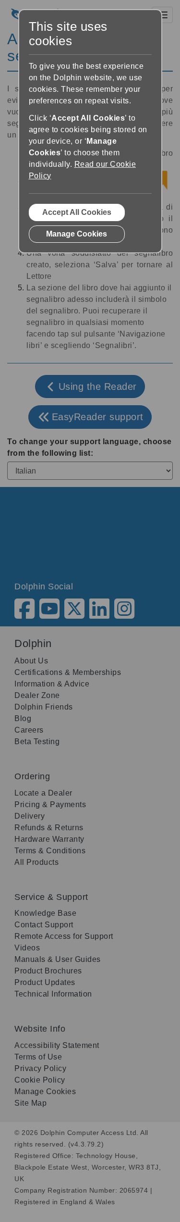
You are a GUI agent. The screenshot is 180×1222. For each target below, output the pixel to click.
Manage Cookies (76, 234)
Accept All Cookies (76, 212)
